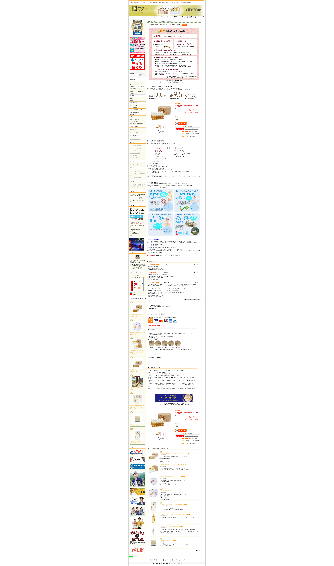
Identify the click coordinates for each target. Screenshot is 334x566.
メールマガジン (133, 191)
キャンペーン (133, 82)
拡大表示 (162, 131)
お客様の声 (191, 17)
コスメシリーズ (133, 107)
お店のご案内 (182, 560)
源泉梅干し (132, 114)
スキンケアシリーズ (134, 105)
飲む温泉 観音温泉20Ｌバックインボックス (170, 490)
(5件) (196, 131)
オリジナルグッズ (134, 121)
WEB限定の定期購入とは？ (136, 129)
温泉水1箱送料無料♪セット (136, 88)
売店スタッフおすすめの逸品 (136, 123)
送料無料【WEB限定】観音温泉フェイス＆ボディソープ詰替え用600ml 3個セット (137, 407)
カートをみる (154, 17)
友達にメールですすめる (190, 136)
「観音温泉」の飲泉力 (135, 145)
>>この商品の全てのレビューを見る (192, 299)
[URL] (131, 235)
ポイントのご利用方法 (135, 171)
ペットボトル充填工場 (135, 148)
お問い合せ (183, 17)
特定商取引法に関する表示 (170, 560)
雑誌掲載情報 (133, 155)
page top (198, 550)
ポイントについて (134, 167)
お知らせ (132, 181)
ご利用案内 (175, 17)
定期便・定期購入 (134, 126)
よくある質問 (133, 150)
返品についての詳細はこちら (191, 129)
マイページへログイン (165, 17)
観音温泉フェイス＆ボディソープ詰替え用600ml (171, 504)
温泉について (133, 142)
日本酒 (131, 116)
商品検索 (132, 73)
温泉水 (131, 98)
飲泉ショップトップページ (154, 21)
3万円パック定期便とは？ (136, 132)
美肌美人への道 (134, 164)
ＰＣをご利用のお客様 (135, 177)
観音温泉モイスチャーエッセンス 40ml (169, 526)
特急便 (131, 100)
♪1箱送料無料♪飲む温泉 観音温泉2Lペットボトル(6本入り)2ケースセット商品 (137, 352)
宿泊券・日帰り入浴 (134, 119)
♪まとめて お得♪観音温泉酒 (136, 91)
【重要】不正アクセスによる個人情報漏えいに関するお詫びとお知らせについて (137, 186)
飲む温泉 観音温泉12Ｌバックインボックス (170, 476)
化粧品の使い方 (133, 161)
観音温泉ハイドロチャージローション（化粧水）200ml (173, 514)
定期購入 (132, 93)
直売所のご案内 (134, 157)
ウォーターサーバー (134, 135)
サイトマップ (200, 17)
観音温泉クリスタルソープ (136, 425)
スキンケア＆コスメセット (136, 109)
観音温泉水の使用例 (135, 153)
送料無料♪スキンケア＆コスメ (137, 86)
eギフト (131, 84)
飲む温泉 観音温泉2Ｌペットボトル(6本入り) (171, 464)
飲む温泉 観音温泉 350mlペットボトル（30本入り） (173, 453)
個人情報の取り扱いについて (156, 560)
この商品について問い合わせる (192, 133)
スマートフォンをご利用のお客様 (137, 174)
